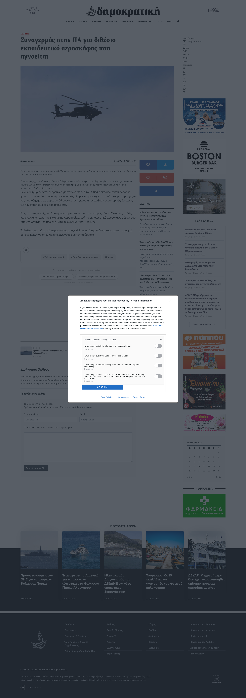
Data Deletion (107, 397)
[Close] (172, 301)
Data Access (123, 397)
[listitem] (123, 339)
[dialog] (123, 349)
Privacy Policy (139, 397)
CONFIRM (102, 387)
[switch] (158, 346)
